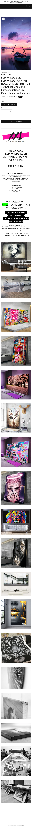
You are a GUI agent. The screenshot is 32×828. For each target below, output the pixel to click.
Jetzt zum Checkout (16, 121)
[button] (2, 6)
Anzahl (2, 107)
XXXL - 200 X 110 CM (9, 104)
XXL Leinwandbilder (14, 825)
